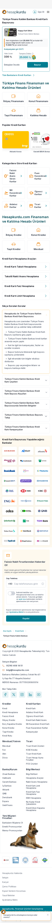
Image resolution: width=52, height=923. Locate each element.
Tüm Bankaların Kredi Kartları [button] (16, 75)
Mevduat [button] (38, 249)
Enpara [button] (5, 801)
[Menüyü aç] (48, 12)
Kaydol (26, 618)
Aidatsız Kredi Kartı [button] (34, 712)
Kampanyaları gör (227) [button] (14, 49)
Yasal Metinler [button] (8, 895)
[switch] (11, 593)
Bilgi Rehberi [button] (32, 774)
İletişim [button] (5, 877)
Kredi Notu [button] (7, 736)
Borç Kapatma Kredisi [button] (12, 724)
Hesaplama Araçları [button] (35, 778)
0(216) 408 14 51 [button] (14, 665)
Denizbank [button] (7, 797)
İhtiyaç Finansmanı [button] (13, 101)
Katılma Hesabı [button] (38, 115)
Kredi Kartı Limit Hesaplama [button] (33, 787)
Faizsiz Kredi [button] (8, 716)
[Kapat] (47, 914)
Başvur (37, 65)
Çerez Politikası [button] (9, 886)
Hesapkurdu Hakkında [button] (12, 873)
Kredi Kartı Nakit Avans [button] (36, 720)
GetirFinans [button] (7, 805)
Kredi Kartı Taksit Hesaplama (20, 266)
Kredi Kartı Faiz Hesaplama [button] (33, 793)
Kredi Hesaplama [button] (10, 712)
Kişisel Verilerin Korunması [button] (14, 891)
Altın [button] (4, 754)
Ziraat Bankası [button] (8, 774)
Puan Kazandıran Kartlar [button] (37, 728)
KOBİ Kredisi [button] (31, 750)
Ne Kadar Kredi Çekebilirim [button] (33, 803)
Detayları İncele (12, 65)
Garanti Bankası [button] (9, 782)
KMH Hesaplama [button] (33, 798)
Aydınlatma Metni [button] (9, 900)
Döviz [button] (5, 758)
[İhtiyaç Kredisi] (42, 583)
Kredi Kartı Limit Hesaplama (20, 295)
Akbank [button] (5, 790)
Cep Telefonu (11, 578)
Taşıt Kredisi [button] (13, 249)
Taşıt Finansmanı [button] (13, 115)
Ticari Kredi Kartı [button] (33, 754)
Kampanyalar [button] (32, 732)
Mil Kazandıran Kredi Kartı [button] (37, 724)
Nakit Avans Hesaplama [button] (36, 782)
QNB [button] (4, 793)
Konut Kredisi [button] (38, 235)
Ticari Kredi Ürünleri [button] (35, 746)
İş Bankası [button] (7, 786)
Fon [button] (4, 750)
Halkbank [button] (6, 778)
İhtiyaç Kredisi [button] (13, 235)
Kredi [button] (4, 708)
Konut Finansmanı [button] (38, 101)
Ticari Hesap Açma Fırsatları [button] (34, 759)
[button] (14, 11)
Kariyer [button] (5, 882)
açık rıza (22, 599)
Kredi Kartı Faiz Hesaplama (19, 286)
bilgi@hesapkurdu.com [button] (17, 670)
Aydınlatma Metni (16, 612)
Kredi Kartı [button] (30, 708)
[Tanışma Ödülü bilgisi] (32, 54)
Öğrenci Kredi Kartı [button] (34, 716)
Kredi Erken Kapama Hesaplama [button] (35, 809)
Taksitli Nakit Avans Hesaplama (22, 276)
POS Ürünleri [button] (32, 764)
